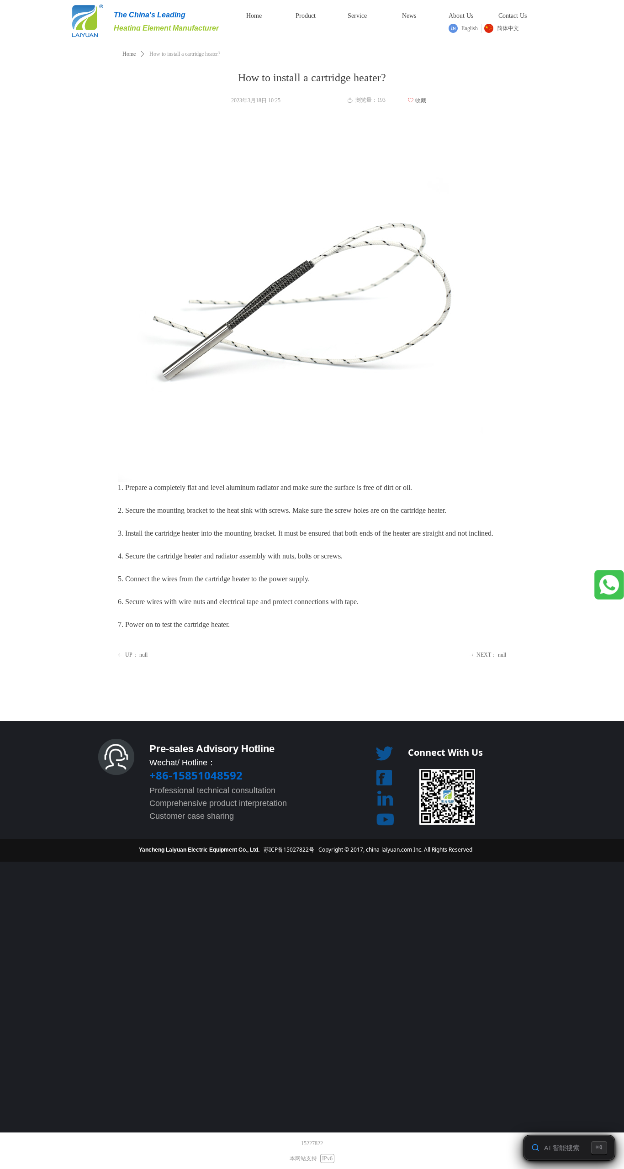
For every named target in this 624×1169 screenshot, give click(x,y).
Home (129, 54)
